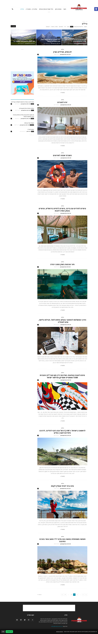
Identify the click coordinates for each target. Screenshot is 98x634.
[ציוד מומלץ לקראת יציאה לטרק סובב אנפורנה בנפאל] (49, 37)
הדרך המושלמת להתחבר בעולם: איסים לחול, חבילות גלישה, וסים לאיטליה (62, 321)
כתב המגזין (28, 131)
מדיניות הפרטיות (59, 631)
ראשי (64, 9)
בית (86, 21)
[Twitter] (24, 620)
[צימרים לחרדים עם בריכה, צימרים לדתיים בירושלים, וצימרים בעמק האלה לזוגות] (62, 230)
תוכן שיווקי (48, 26)
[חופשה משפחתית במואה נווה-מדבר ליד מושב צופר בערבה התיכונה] (62, 560)
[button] (96, 9)
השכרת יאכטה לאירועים (62, 155)
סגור (3, 631)
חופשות (85, 26)
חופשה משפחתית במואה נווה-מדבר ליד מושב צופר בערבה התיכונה (62, 540)
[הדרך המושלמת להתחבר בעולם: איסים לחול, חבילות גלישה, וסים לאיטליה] (62, 340)
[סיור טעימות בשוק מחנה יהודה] (62, 284)
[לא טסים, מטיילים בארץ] (62, 70)
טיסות (68, 26)
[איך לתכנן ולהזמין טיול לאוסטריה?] (23, 37)
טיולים (22, 9)
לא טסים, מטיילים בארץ (62, 52)
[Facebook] (32, 620)
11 (65, 594)
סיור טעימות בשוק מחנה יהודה (62, 264)
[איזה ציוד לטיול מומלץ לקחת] (62, 504)
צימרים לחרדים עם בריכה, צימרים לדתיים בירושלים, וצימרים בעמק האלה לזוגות (62, 209)
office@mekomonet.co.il (57, 626)
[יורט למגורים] (62, 121)
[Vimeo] (20, 620)
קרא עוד (63, 92)
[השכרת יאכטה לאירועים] (62, 174)
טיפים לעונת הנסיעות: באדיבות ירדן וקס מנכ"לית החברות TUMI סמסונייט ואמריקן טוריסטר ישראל (62, 376)
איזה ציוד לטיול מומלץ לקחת (62, 486)
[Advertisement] (49, 16)
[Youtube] (17, 620)
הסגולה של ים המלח (29, 123)
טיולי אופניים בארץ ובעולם (46, 9)
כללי (65, 26)
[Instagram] (28, 619)
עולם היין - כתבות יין (54, 26)
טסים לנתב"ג (31, 129)
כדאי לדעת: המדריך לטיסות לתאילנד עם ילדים (22, 102)
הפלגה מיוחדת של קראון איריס (26, 108)
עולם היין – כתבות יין (31, 9)
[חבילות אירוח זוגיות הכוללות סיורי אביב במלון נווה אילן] (74, 37)
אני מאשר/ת (9, 631)
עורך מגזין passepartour (81, 43)
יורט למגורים (62, 102)
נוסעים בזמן (58, 9)
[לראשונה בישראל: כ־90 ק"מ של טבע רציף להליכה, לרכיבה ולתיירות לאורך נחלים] (62, 451)
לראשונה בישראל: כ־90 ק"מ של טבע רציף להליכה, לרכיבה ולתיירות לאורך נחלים (62, 431)
